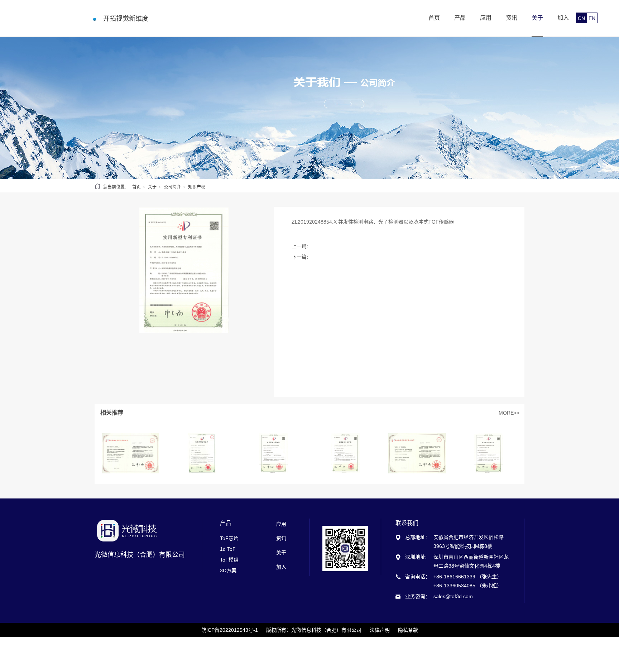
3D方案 (228, 570)
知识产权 (196, 187)
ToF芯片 (229, 538)
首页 (434, 18)
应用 (485, 18)
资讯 (511, 18)
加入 (563, 18)
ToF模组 (229, 560)
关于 (537, 18)
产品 (460, 18)
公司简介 (172, 187)
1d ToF (228, 549)
